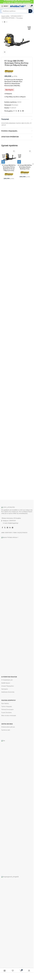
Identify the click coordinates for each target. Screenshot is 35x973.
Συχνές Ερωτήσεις (6, 712)
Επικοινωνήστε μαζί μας (8, 727)
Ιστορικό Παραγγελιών (7, 686)
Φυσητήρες (19, 18)
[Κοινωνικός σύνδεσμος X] (16, 111)
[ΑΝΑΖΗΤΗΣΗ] (30, 11)
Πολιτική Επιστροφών (7, 709)
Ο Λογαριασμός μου (7, 680)
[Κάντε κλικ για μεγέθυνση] (5, 52)
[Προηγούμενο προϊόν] (2, 22)
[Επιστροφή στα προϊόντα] (5, 22)
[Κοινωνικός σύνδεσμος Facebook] (14, 111)
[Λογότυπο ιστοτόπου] (18, 6)
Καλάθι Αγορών (5, 683)
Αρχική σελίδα (5, 16)
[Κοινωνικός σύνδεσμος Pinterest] (18, 111)
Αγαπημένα (4, 689)
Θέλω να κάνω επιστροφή (8, 715)
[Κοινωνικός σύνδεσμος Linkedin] (21, 111)
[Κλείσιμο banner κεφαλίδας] (31, 2)
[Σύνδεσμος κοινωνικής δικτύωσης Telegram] (23, 111)
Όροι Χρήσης (5, 703)
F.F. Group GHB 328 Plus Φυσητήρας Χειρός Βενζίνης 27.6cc (25, 167)
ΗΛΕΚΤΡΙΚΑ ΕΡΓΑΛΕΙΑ (7, 18)
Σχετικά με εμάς (5, 730)
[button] (33, 164)
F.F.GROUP (13, 108)
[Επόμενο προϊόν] (7, 22)
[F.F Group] (8, 71)
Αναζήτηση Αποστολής (7, 692)
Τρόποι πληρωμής (6, 706)
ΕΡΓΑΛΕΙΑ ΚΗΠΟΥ (16, 16)
